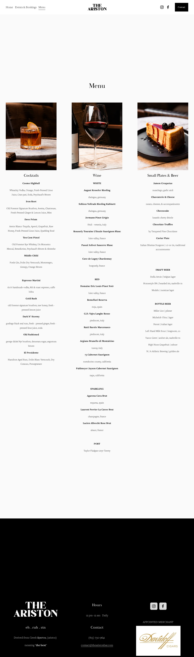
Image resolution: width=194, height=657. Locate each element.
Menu (41, 7)
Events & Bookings (26, 7)
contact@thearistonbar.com (97, 645)
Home (9, 7)
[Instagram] (162, 7)
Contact (181, 7)
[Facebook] (168, 7)
